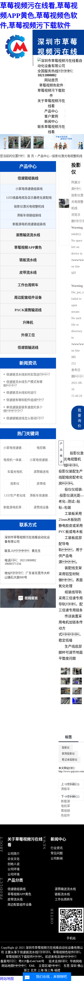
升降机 (28, 322)
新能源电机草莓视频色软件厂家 (14, 507)
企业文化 (14, 858)
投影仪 (14, 483)
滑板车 (65, 789)
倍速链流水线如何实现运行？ (28, 374)
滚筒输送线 (41, 471)
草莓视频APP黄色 (28, 247)
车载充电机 (14, 471)
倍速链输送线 (28, 347)
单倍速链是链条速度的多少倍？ (22, 409)
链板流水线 (28, 260)
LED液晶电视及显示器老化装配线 (29, 197)
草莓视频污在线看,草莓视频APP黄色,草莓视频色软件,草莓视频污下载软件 (39, 15)
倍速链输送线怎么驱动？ (25, 418)
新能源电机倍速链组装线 (29, 224)
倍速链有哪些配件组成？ (25, 400)
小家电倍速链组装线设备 (14, 447)
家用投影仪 (68, 753)
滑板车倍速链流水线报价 (41, 495)
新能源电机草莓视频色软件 (65, 808)
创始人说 (14, 864)
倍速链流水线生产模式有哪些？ (22, 383)
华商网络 (76, 961)
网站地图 (7, 979)
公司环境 (14, 869)
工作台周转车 (28, 285)
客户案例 (51, 116)
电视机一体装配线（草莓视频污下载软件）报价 (14, 459)
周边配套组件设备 (28, 297)
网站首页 (51, 80)
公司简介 (14, 853)
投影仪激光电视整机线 (67, 156)
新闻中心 (51, 121)
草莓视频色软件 (51, 85)
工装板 (70, 513)
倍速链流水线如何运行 (21, 392)
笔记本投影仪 (69, 759)
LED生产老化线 (14, 495)
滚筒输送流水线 (28, 235)
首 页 (30, 156)
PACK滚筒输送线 (28, 310)
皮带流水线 (28, 272)
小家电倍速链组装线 (29, 188)
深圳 (73, 965)
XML (32, 965)
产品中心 (51, 111)
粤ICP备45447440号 (31, 961)
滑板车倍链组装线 (29, 215)
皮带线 (41, 483)
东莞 (67, 965)
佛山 (80, 965)
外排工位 (28, 335)
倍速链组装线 (28, 178)
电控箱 (41, 447)
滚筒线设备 (41, 507)
